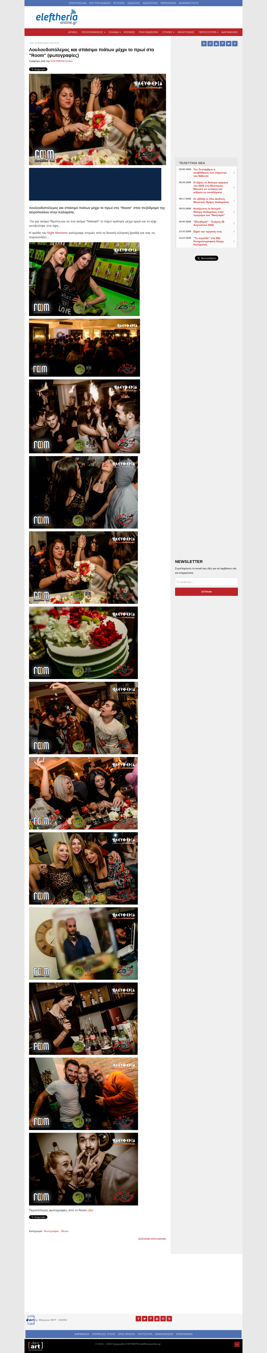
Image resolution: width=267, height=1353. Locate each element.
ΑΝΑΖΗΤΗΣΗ (150, 3)
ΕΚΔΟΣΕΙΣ (134, 3)
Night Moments (57, 233)
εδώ (90, 1210)
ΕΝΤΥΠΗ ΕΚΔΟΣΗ (100, 3)
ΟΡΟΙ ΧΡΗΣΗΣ (126, 1334)
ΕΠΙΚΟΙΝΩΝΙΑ (184, 1334)
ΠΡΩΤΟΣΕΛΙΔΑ (78, 3)
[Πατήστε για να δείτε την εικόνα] (97, 119)
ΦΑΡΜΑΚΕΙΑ (81, 1334)
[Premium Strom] (95, 184)
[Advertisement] (206, 350)
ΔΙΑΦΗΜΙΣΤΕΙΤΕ (188, 3)
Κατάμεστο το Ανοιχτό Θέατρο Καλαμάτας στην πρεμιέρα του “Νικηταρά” (209, 212)
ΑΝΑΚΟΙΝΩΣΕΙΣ (164, 1334)
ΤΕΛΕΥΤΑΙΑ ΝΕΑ (192, 163)
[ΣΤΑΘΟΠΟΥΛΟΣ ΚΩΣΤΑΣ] (35, 1345)
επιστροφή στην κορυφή (152, 1238)
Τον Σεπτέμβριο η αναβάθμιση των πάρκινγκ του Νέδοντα (210, 172)
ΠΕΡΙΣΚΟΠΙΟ (168, 3)
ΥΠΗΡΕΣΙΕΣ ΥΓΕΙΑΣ (103, 1334)
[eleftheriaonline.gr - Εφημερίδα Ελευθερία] (57, 17)
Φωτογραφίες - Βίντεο (56, 1231)
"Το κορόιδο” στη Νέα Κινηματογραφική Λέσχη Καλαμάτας (208, 241)
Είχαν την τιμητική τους (207, 231)
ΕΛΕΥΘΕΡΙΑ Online (62, 61)
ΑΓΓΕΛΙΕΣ (119, 3)
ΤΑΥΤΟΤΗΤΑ (145, 1334)
